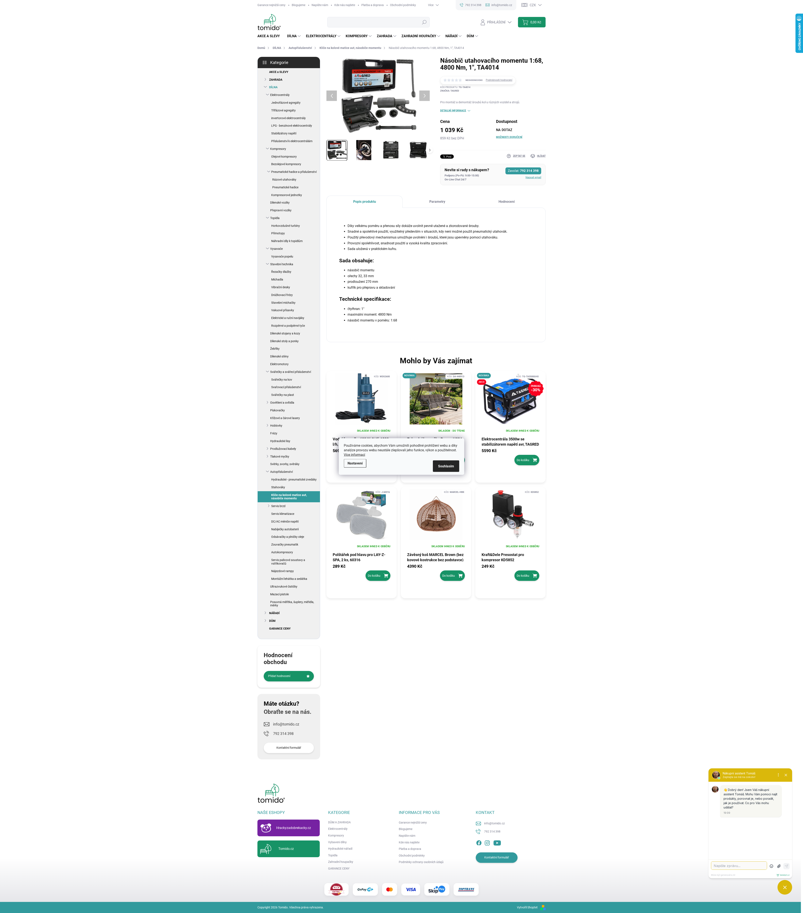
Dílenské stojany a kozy (285, 333)
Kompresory (278, 148)
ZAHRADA (275, 79)
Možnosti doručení (509, 137)
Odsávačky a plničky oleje (287, 536)
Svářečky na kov (281, 379)
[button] (510, 456)
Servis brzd (278, 506)
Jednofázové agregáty (285, 102)
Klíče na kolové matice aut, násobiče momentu (289, 496)
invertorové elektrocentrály (288, 118)
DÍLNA (273, 87)
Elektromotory (279, 364)
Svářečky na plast (282, 395)
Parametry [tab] (437, 202)
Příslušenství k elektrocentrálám (291, 141)
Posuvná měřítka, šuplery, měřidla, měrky (292, 603)
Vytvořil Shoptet (527, 907)
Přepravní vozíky (281, 210)
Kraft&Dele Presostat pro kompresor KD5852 (503, 557)
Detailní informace (453, 110)
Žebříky (275, 348)
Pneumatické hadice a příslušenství (294, 171)
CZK (533, 5)
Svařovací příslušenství (286, 387)
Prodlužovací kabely (283, 448)
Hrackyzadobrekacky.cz (293, 828)
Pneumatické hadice (285, 187)
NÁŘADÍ (274, 613)
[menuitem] (270, 36)
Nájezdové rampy (282, 571)
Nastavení (355, 463)
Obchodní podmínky (403, 5)
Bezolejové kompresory (286, 164)
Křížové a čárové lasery (285, 418)
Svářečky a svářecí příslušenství (290, 372)
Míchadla (277, 279)
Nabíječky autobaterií (285, 529)
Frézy (273, 433)
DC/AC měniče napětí (285, 521)
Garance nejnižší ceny (271, 5)
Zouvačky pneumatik (284, 544)
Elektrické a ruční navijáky (287, 318)
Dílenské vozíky (280, 202)
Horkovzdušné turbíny (285, 225)
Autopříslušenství (281, 471)
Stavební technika (281, 264)
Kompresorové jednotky (286, 195)
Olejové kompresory (284, 156)
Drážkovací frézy (282, 295)
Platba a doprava (372, 5)
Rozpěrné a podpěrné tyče (288, 325)
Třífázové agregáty (283, 110)
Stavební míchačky (283, 302)
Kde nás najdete (344, 5)
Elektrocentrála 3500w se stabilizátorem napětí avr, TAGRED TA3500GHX (510, 441)
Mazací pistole (279, 594)
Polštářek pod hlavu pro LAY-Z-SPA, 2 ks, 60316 (359, 557)
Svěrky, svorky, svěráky (284, 464)
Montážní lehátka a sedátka (289, 578)
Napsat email (533, 177)
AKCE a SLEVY (278, 72)
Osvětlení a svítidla (282, 402)
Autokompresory (282, 552)
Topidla (275, 218)
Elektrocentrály (280, 95)
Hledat (424, 22)
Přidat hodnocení (279, 676)
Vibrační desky (280, 287)
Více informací (354, 455)
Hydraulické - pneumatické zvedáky (294, 479)
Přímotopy (278, 233)
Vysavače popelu (282, 256)
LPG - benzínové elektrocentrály (291, 125)
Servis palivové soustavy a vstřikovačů (288, 561)
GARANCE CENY (280, 628)
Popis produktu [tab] (364, 202)
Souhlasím (446, 466)
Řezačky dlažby (281, 271)
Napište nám (320, 5)
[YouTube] (497, 842)
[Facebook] (479, 842)
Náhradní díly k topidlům (287, 241)
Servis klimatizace (282, 513)
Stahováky (278, 487)
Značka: (449, 90)
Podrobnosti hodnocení (499, 80)
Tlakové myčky (279, 456)
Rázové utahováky (284, 179)
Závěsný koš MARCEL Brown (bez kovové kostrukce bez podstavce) (435, 557)
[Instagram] (487, 842)
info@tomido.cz (286, 724)
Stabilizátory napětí (283, 133)
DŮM (272, 620)
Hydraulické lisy (280, 441)
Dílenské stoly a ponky (284, 341)
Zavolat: (523, 171)
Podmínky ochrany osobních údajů (421, 862)
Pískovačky (277, 410)
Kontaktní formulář (288, 747)
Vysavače (276, 248)
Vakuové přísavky (282, 310)
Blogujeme (298, 5)
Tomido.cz (286, 849)
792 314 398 (283, 733)
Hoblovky (276, 425)
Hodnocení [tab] (507, 202)
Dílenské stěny (279, 356)
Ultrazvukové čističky (283, 586)
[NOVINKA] (436, 401)
